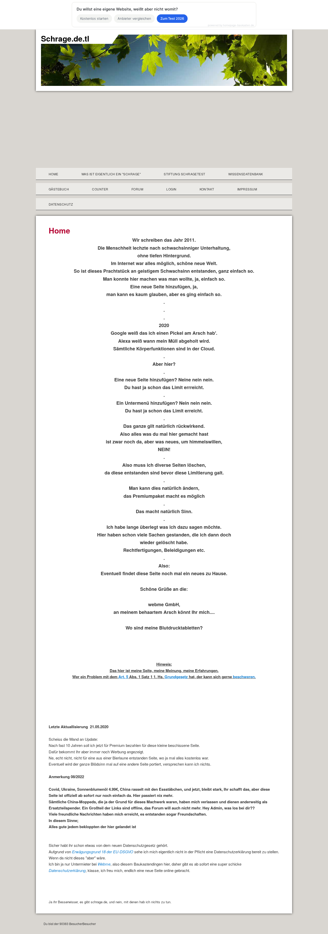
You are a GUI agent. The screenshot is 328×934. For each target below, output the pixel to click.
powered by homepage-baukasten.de (231, 25)
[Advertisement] (164, 129)
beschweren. (244, 676)
